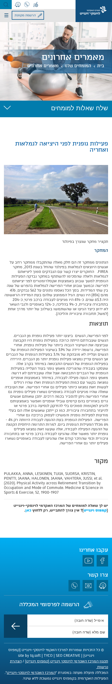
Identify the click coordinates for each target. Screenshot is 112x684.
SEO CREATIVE (68, 655)
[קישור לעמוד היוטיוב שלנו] (88, 560)
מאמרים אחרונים (43, 65)
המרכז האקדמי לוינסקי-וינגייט (31, 673)
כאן (28, 510)
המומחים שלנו (78, 65)
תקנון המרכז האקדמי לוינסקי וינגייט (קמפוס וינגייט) (66, 661)
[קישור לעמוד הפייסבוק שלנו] (102, 560)
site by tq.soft (29, 655)
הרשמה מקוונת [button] (25, 15)
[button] (6, 4)
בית (100, 65)
